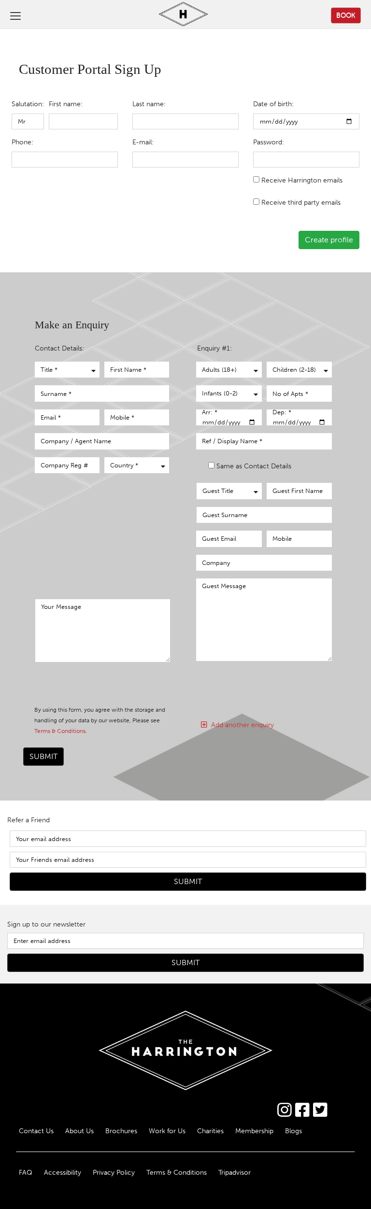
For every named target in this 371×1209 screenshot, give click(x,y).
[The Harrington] (175, 15)
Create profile (329, 239)
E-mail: (143, 142)
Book (345, 15)
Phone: (22, 142)
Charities (210, 1130)
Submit (43, 756)
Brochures (121, 1130)
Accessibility (62, 1172)
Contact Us (36, 1130)
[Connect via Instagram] (284, 1110)
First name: (66, 103)
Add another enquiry (240, 724)
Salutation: (28, 103)
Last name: (149, 103)
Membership (254, 1130)
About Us (79, 1130)
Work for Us (167, 1130)
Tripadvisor (234, 1172)
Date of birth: (273, 103)
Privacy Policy (114, 1172)
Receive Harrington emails (301, 180)
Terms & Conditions (60, 731)
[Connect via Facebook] (302, 1110)
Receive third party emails (301, 202)
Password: (268, 142)
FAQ (25, 1172)
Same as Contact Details (253, 466)
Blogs (293, 1130)
